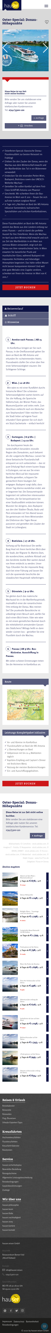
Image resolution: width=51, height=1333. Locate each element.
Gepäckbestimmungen (12, 1185)
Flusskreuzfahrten (9, 1141)
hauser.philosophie (10, 1204)
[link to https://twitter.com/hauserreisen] (16, 1310)
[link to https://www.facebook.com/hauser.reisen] (10, 1310)
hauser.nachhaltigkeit (11, 1217)
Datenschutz (19, 1321)
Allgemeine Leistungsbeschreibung (17, 1177)
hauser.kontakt (8, 1229)
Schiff (11, 315)
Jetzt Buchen (25, 287)
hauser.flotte (7, 1213)
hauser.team (7, 1209)
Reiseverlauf (15, 308)
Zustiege (6, 1189)
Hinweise (13, 322)
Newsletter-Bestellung (11, 1169)
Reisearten (7, 1114)
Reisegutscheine (9, 1173)
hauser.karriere (8, 1225)
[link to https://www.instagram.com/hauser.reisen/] (22, 1310)
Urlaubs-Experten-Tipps (12, 1122)
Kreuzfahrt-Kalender (10, 1145)
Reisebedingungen (10, 1181)
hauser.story (7, 1221)
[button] (5, 48)
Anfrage (40, 118)
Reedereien (7, 1149)
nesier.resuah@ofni (14, 1270)
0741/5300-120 (13, 830)
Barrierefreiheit (32, 1321)
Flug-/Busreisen (9, 1118)
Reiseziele (6, 1109)
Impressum (7, 1321)
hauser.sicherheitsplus (12, 1164)
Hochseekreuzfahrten (11, 1137)
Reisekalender (8, 1105)
